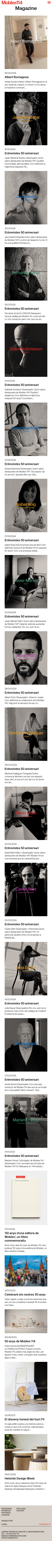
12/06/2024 (10, 460)
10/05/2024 (10, 612)
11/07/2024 (10, 380)
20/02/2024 (11, 844)
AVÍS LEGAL (21, 1509)
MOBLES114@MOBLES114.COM (13, 1536)
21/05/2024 (10, 536)
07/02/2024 (10, 1075)
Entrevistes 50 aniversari (22, 153)
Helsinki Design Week (20, 1478)
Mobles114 (11, 3)
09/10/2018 (10, 1474)
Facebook (6, 1511)
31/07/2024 (10, 228)
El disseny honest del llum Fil (24, 1419)
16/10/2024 (10, 149)
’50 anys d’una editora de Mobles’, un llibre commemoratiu (22, 1237)
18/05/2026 (10, 73)
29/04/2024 (11, 688)
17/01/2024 (10, 1151)
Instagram (6, 1509)
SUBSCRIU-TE (45, 1524)
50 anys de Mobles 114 (20, 1341)
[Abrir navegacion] (49, 2)
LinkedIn (5, 1515)
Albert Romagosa (17, 77)
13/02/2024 (10, 999)
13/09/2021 (10, 1415)
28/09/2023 (11, 1337)
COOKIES (20, 1511)
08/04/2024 (11, 764)
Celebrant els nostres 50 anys (25, 1294)
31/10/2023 (10, 1290)
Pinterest (6, 1513)
